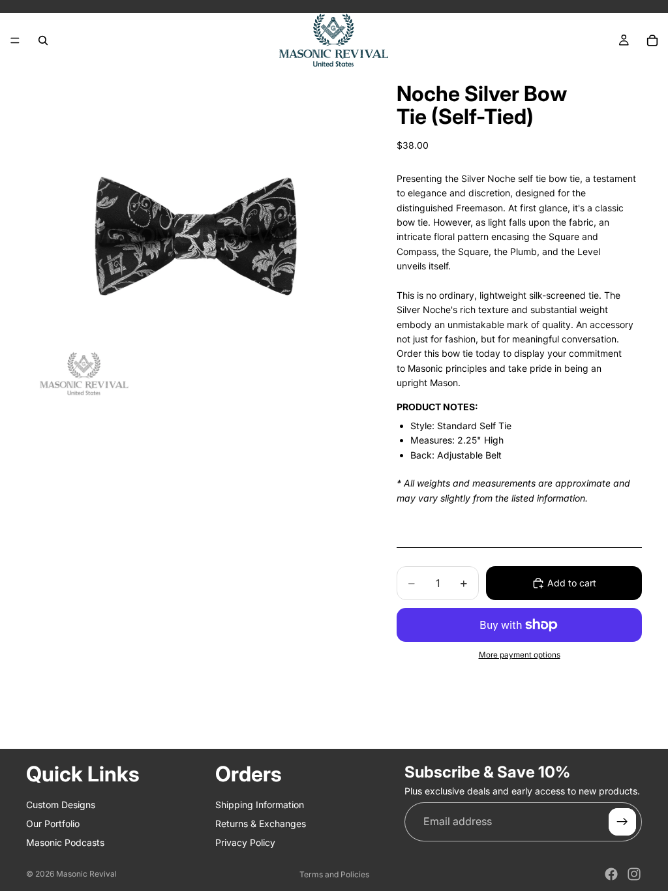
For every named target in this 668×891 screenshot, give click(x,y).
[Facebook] (611, 874)
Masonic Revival (86, 874)
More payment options (519, 654)
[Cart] (652, 40)
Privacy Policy (245, 843)
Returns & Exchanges (260, 823)
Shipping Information (259, 804)
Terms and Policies (334, 874)
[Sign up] (622, 822)
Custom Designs (60, 804)
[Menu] (15, 40)
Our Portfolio (53, 823)
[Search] (43, 40)
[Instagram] (634, 874)
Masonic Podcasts (65, 843)
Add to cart (571, 582)
